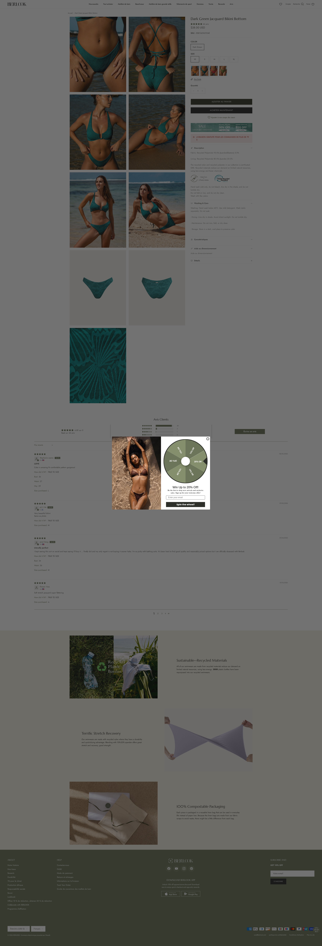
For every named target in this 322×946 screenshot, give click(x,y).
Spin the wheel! (185, 504)
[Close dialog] (208, 439)
